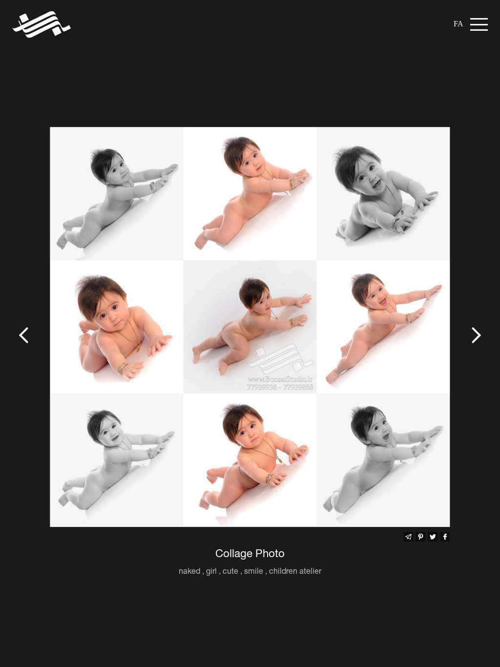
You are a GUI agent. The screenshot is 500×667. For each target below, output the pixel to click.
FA (458, 24)
